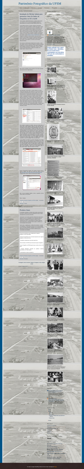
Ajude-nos (49, 430)
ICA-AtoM (48, 455)
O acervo (33, 8)
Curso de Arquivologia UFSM (52, 448)
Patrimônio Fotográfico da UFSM (40, 3)
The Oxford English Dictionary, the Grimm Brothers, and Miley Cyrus (55, 392)
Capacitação (49, 431)
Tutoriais (25, 203)
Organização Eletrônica (52, 398)
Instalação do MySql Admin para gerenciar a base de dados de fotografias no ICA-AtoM (31, 16)
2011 (49, 420)
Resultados (47, 8)
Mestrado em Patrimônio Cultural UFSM (54, 457)
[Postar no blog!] (21, 202)
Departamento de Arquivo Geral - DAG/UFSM (55, 449)
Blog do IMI (49, 445)
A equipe (40, 8)
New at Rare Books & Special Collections (55, 390)
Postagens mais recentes (24, 262)
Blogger (55, 466)
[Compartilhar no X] (22, 202)
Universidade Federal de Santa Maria (53, 458)
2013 (49, 409)
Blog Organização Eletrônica (52, 446)
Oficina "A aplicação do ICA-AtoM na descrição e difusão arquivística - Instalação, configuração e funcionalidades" (56, 400)
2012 (49, 411)
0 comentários (41, 200)
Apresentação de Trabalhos (52, 428)
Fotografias (54, 8)
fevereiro (51, 414)
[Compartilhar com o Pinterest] (24, 202)
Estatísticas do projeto (51, 425)
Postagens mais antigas (39, 262)
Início (21, 8)
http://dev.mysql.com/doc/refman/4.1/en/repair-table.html (32, 172)
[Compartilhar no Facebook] (23, 202)
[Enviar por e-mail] (20, 202)
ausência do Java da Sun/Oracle (33, 34)
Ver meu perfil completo (51, 44)
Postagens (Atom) (25, 266)
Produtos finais (25, 210)
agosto (50, 412)
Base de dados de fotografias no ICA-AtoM (54, 443)
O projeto (27, 8)
